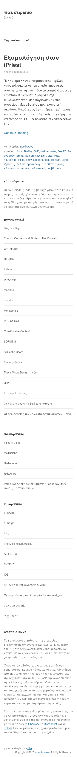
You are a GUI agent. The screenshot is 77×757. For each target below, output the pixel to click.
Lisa (50, 155)
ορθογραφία (35, 164)
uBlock (8, 728)
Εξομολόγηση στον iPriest (31, 61)
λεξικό (20, 164)
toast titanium (52, 159)
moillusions (10, 453)
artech (7, 72)
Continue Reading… (17, 133)
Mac (56, 155)
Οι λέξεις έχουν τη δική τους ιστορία (28, 403)
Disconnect (50, 724)
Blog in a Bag (12, 228)
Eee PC (62, 151)
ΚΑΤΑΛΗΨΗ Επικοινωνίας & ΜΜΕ (25, 585)
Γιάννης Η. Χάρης (15, 393)
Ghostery (33, 724)
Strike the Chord (13, 352)
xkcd (6, 383)
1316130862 (21, 72)
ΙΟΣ (6, 574)
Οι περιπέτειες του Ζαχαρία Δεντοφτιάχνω (33, 595)
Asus (20, 151)
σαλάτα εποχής (14, 605)
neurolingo (10, 159)
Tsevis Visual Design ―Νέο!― (22, 372)
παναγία (23, 168)
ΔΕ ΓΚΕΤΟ (10, 554)
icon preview (32, 155)
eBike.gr (9, 523)
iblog (7, 533)
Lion (43, 155)
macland (9, 290)
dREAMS (9, 512)
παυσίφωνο (18, 12)
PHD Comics (11, 321)
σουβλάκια (54, 168)
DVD (36, 151)
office (21, 159)
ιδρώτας (9, 164)
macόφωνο (26, 146)
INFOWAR (10, 279)
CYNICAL (9, 259)
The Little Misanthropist (18, 543)
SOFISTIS (10, 341)
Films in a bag (12, 442)
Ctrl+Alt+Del (11, 249)
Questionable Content (17, 331)
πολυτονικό (37, 168)
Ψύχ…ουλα (11, 616)
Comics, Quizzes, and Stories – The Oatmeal (30, 238)
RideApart (10, 473)
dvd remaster (48, 151)
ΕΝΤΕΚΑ (9, 564)
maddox (8, 300)
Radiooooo (10, 463)
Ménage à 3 (11, 310)
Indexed (8, 269)
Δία (29, 748)
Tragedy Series (13, 362)
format (20, 155)
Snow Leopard (34, 159)
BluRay (28, 151)
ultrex (65, 159)
